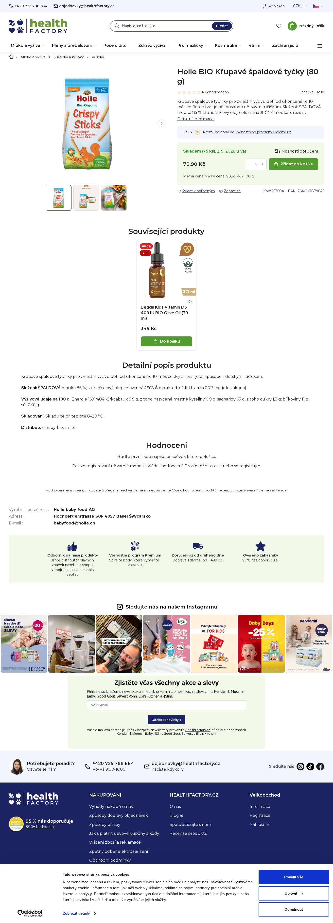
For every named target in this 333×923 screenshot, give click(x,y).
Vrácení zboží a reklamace (115, 842)
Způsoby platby (104, 824)
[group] (87, 123)
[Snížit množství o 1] (249, 164)
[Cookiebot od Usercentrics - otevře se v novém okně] (30, 913)
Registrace (260, 815)
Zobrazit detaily (76, 913)
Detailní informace (195, 119)
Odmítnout (293, 909)
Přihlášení (259, 824)
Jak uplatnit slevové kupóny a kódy (124, 833)
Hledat (222, 26)
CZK (296, 6)
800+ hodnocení (40, 826)
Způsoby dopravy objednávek (118, 815)
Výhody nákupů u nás (111, 806)
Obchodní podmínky (110, 860)
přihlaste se (211, 466)
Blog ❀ (176, 815)
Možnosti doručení (299, 151)
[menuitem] (28, 45)
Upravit (291, 893)
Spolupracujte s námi (190, 824)
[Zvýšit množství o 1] (262, 164)
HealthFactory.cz (197, 729)
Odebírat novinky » (166, 719)
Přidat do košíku (296, 164)
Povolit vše (293, 877)
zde (283, 490)
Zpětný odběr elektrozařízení (118, 851)
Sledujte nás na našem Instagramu (171, 607)
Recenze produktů (189, 833)
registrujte (249, 466)
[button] (161, 123)
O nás (175, 806)
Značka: (312, 92)
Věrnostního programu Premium (263, 132)
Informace (260, 806)
